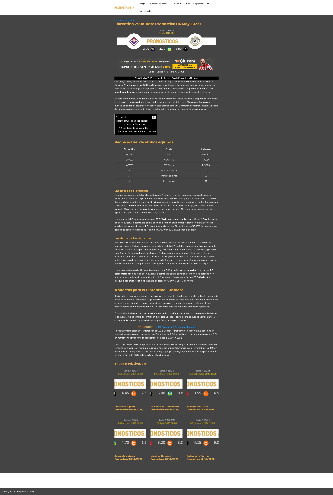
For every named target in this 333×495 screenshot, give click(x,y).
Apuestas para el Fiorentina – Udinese (137, 131)
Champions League (158, 3)
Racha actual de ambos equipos (132, 120)
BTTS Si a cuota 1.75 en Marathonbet (175, 327)
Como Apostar (145, 11)
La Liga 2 (177, 3)
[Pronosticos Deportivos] (124, 7)
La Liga (142, 3)
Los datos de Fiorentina (133, 124)
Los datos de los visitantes (135, 128)
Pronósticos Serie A (124, 20)
